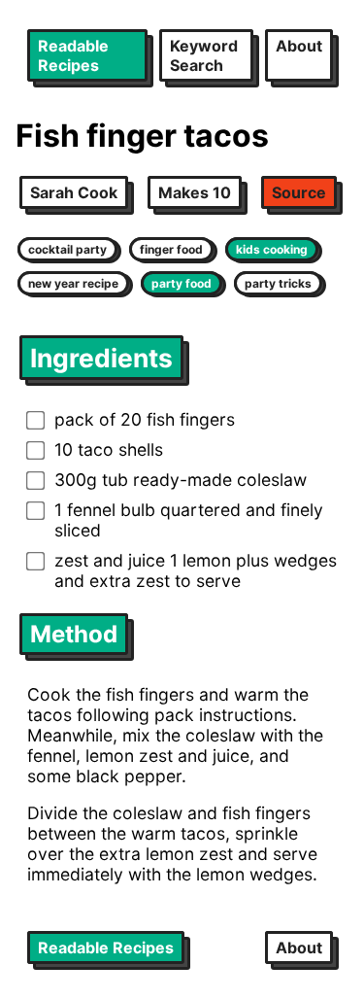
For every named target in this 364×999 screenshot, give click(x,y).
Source (299, 192)
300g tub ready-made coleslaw (180, 479)
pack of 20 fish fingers (144, 419)
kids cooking (272, 249)
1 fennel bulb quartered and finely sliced (188, 520)
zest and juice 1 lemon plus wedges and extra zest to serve (195, 570)
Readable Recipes (73, 55)
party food (181, 283)
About (299, 45)
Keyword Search (204, 55)
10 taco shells (108, 449)
